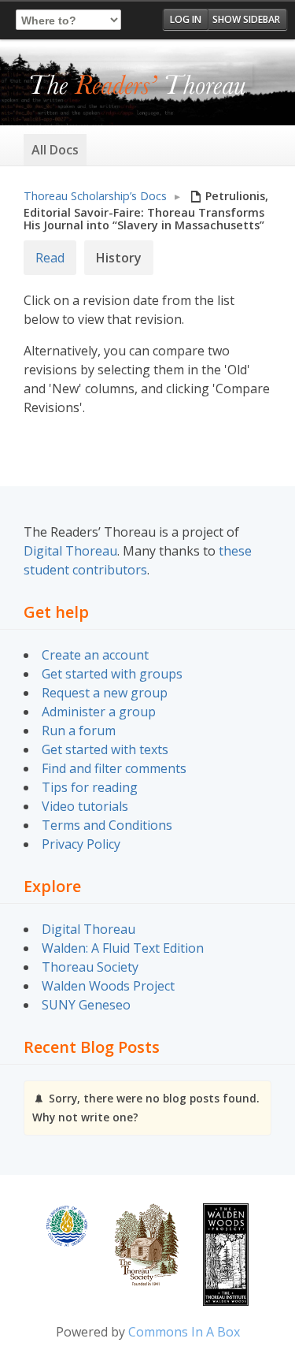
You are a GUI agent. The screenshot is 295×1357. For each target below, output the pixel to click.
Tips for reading (90, 787)
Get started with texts (105, 749)
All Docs (55, 149)
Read (50, 257)
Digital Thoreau (70, 551)
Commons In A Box (184, 1331)
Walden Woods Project (108, 986)
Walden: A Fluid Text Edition (123, 948)
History (119, 257)
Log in (185, 19)
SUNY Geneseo (86, 1004)
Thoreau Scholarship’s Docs (95, 195)
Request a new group (105, 692)
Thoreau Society (90, 967)
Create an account (95, 655)
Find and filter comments (114, 768)
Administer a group (99, 711)
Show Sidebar (246, 19)
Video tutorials (85, 806)
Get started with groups (112, 673)
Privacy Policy (81, 844)
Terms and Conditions (107, 825)
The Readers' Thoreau (138, 86)
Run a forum (79, 730)
